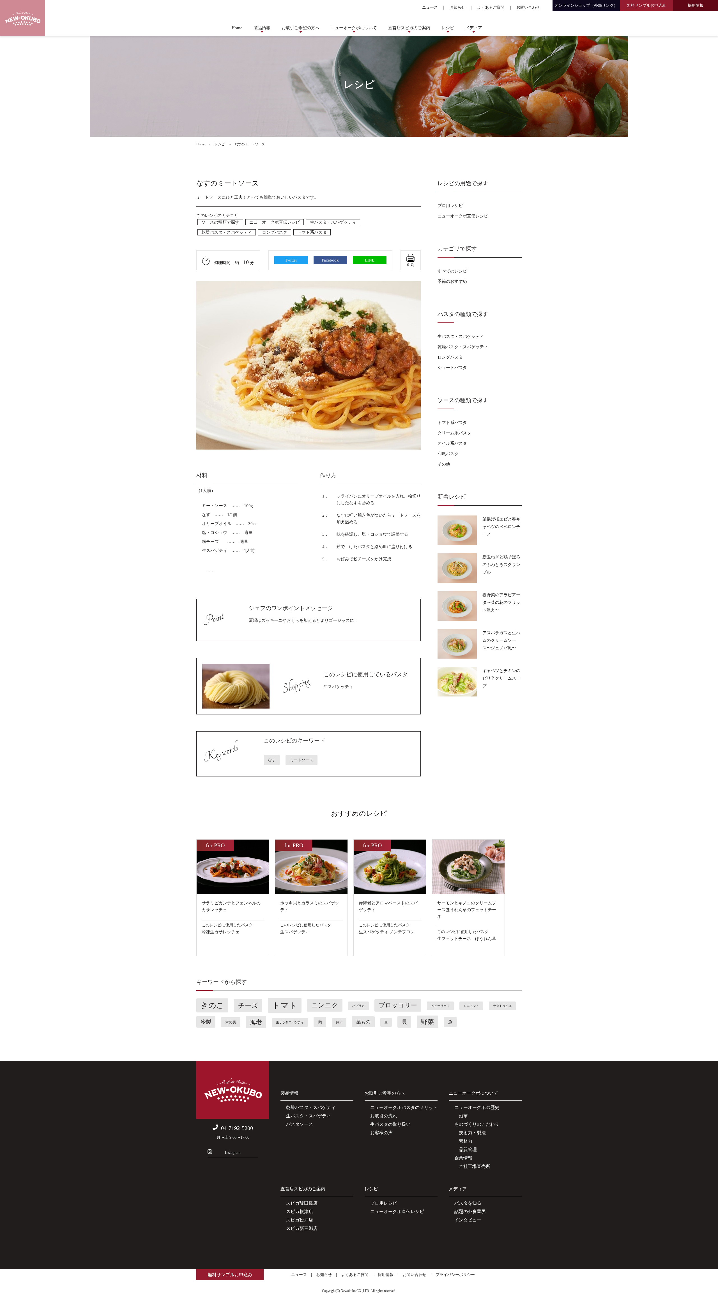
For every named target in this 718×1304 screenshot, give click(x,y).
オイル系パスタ (452, 443)
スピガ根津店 (299, 1211)
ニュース (430, 7)
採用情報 (695, 5)
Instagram (233, 1153)
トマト (284, 1005)
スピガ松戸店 (299, 1220)
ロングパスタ (274, 232)
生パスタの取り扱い (390, 1124)
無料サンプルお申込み (646, 5)
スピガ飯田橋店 (301, 1203)
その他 (444, 464)
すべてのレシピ (452, 271)
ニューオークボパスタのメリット (404, 1107)
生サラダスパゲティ (290, 1022)
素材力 (463, 1141)
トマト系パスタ (312, 232)
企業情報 (463, 1158)
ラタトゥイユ (502, 1005)
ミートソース (301, 760)
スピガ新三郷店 (301, 1228)
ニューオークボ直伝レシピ (274, 222)
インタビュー (467, 1220)
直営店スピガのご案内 (409, 28)
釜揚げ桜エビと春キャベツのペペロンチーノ (501, 527)
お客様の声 (381, 1132)
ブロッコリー (398, 1005)
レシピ (447, 28)
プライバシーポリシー (455, 1275)
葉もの (363, 1022)
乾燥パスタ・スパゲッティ (226, 232)
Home (237, 28)
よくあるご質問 (491, 7)
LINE (369, 260)
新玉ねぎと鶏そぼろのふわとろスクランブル (501, 564)
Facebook (330, 260)
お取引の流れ (383, 1115)
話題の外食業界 (470, 1211)
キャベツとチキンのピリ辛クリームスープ (501, 678)
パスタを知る (467, 1203)
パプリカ (358, 1005)
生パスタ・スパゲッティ (333, 222)
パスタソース (299, 1124)
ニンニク (324, 1005)
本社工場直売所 (472, 1166)
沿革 (461, 1115)
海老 (256, 1022)
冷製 (206, 1022)
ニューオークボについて (354, 28)
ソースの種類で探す (220, 222)
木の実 (230, 1022)
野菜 (427, 1021)
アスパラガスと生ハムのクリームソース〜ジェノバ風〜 (501, 640)
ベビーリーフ (440, 1005)
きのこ (212, 1005)
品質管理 (465, 1149)
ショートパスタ (452, 367)
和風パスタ (448, 454)
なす (272, 760)
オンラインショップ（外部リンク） (586, 5)
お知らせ (457, 7)
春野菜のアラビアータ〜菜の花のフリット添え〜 (501, 602)
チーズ (248, 1005)
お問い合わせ (528, 7)
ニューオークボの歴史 (476, 1107)
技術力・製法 (470, 1132)
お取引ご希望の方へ (300, 28)
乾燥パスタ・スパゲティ (310, 1107)
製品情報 (262, 28)
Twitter (291, 260)
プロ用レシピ (450, 205)
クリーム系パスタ (454, 433)
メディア (473, 28)
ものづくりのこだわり (476, 1124)
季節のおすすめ (452, 281)
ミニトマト (471, 1005)
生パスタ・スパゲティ (308, 1115)
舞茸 (339, 1022)
